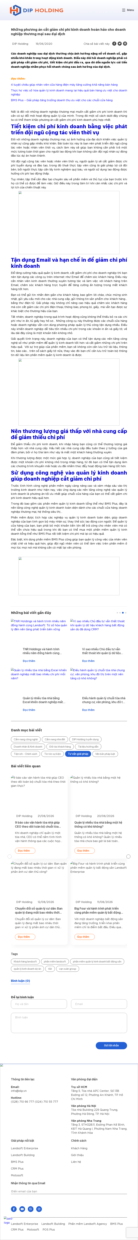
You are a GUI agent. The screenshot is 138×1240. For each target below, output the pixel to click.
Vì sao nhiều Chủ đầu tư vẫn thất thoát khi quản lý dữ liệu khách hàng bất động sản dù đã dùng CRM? (44, 651)
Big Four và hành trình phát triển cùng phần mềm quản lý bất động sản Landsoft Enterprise (38, 910)
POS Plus (49, 1229)
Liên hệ (76, 1161)
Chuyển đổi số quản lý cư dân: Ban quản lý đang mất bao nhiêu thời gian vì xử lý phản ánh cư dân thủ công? (103, 651)
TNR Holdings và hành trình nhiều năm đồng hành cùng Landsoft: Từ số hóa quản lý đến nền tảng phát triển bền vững (98, 824)
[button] (117, 612)
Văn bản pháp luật (105, 753)
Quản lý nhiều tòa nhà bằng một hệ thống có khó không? (39, 824)
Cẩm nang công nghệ (26, 739)
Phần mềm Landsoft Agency (87, 1223)
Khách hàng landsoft (25, 961)
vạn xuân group (67, 968)
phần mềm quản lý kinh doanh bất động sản (97, 961)
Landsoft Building (22, 1155)
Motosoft (17, 1175)
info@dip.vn (19, 1090)
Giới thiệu (77, 1155)
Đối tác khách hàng (60, 746)
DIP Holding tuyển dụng (85, 739)
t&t (50, 968)
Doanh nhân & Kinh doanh (28, 746)
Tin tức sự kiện (52, 753)
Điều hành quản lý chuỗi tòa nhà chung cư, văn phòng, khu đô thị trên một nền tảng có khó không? (44, 700)
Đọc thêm (29, 661)
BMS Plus (17, 1161)
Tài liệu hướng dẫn (88, 746)
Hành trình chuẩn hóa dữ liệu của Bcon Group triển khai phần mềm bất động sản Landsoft (97, 910)
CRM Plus (17, 1168)
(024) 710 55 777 (46, 1101)
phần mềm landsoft (55, 961)
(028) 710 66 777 (23, 1099)
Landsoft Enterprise (24, 1148)
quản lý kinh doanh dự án (27, 968)
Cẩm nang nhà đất (55, 739)
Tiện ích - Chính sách (25, 753)
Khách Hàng (79, 1148)
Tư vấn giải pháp (78, 753)
